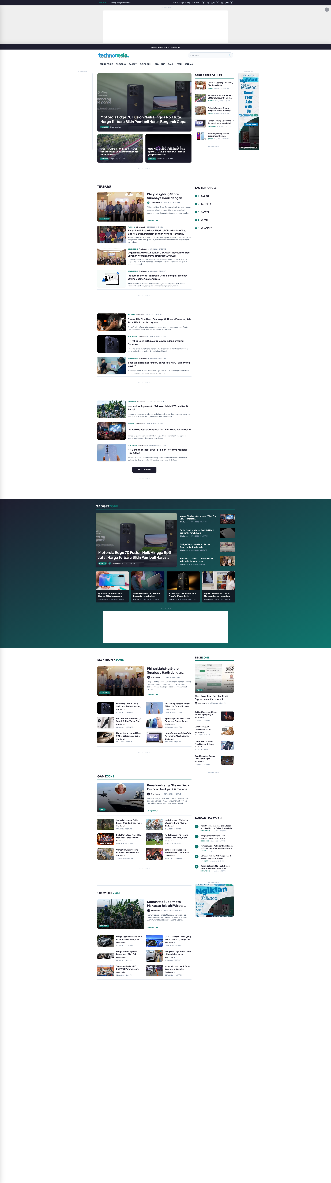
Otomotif (160, 64)
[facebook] (203, 2)
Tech (179, 64)
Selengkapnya (152, 694)
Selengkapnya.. (153, 220)
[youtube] (227, 2)
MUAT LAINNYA (144, 470)
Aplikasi (189, 64)
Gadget (133, 64)
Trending (121, 64)
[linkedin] (222, 2)
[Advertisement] (165, 26)
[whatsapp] (231, 2)
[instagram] (208, 2)
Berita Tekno (106, 64)
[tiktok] (213, 2)
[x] (217, 2)
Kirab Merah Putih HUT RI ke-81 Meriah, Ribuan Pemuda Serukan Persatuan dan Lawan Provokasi (128, 3)
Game (170, 64)
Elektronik (145, 64)
